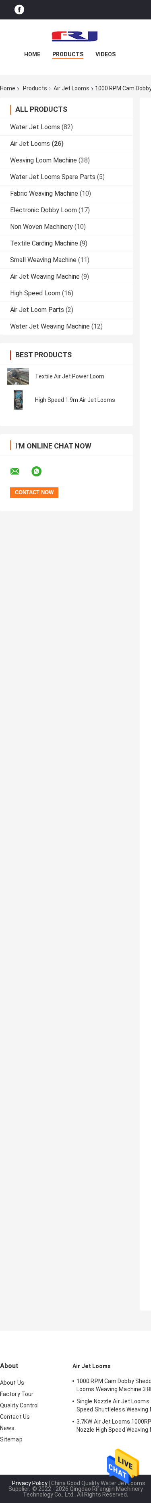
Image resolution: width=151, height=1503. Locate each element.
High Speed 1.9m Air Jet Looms (75, 400)
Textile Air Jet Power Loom (69, 376)
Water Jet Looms (35, 127)
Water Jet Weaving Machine (50, 326)
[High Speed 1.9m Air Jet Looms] (18, 400)
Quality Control (19, 1405)
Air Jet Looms (71, 88)
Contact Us (15, 1416)
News (7, 1428)
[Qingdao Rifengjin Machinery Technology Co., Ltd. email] (20, 471)
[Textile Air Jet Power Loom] (18, 376)
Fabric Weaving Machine (44, 193)
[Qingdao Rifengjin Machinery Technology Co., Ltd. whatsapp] (41, 471)
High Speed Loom (35, 293)
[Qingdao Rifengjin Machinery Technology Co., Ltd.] (75, 35)
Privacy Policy (30, 1483)
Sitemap (11, 1439)
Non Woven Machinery (41, 227)
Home (32, 54)
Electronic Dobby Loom (43, 210)
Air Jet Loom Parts (37, 310)
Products (67, 54)
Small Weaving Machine (43, 260)
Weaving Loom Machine (43, 160)
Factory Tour (16, 1394)
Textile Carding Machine (44, 243)
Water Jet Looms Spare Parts (52, 177)
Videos (105, 54)
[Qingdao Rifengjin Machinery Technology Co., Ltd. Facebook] (19, 10)
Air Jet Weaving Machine (45, 276)
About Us (12, 1382)
